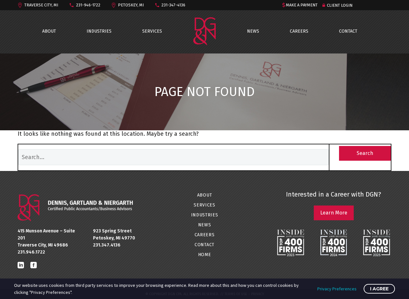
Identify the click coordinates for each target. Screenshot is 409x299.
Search (365, 153)
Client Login (339, 5)
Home (204, 254)
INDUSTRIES (99, 31)
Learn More (333, 213)
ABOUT (49, 31)
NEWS (253, 31)
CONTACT (348, 31)
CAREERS (299, 31)
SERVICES (152, 31)
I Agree (379, 289)
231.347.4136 (106, 245)
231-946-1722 (88, 5)
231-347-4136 (173, 5)
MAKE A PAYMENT (302, 5)
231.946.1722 (31, 252)
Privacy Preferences (337, 289)
